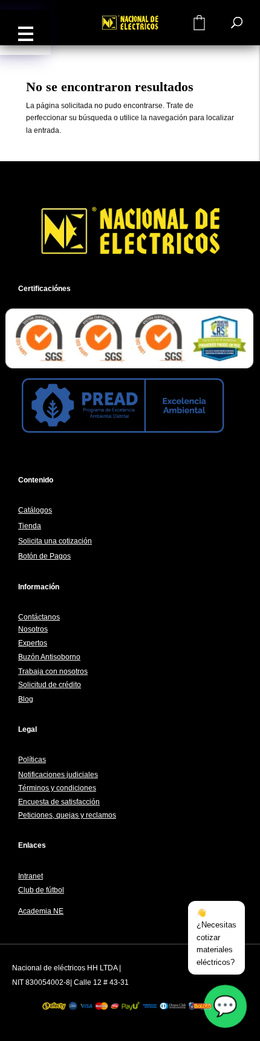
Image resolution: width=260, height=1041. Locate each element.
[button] (25, 32)
